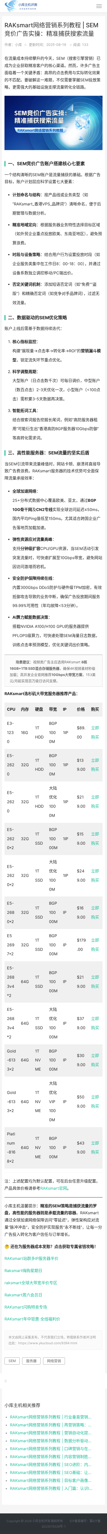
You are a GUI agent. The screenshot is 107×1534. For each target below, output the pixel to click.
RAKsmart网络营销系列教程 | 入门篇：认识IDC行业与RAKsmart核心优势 (51, 1488)
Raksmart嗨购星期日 (23, 1270)
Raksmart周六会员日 (23, 1295)
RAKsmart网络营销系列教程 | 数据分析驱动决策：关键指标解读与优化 (51, 1440)
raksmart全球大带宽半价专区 (30, 1282)
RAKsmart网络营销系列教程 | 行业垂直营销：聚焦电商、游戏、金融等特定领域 (51, 1416)
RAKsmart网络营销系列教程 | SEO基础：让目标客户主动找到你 (51, 1472)
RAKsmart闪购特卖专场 (25, 1307)
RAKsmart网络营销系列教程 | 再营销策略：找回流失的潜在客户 (51, 1424)
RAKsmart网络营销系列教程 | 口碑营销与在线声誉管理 (51, 1448)
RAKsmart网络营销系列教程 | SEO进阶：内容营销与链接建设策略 (51, 1464)
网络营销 (54, 1361)
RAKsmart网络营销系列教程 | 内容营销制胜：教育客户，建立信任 (51, 1456)
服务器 (31, 1361)
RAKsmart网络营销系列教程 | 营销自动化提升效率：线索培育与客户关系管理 (51, 1432)
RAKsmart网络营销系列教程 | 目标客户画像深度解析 (51, 1480)
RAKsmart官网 (53, 1188)
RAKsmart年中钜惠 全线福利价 (32, 1319)
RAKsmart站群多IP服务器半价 (31, 1258)
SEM (12, 1361)
